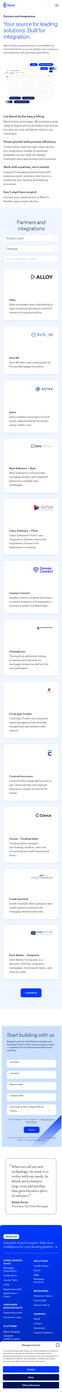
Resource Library (43, 1296)
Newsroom (39, 1328)
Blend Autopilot (11, 1331)
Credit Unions (41, 1266)
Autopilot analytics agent (11, 1337)
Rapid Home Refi (12, 1289)
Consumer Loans (12, 1317)
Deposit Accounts (12, 1312)
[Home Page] (9, 5)
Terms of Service (33, 1140)
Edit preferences (31, 1385)
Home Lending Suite (12, 1262)
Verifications (10, 1275)
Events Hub (40, 1300)
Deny (31, 1377)
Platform (10, 1326)
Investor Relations (43, 1332)
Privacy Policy (31, 1122)
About (37, 1318)
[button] (57, 1345)
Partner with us (42, 1305)
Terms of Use (46, 1119)
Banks (37, 1270)
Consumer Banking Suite (12, 1306)
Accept (31, 1369)
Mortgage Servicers (39, 1280)
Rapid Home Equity (10, 1295)
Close (6, 1284)
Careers (38, 1323)
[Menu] (55, 5)
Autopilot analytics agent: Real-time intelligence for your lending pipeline (28, 1244)
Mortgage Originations (10, 1269)
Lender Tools (10, 1280)
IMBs (36, 1275)
